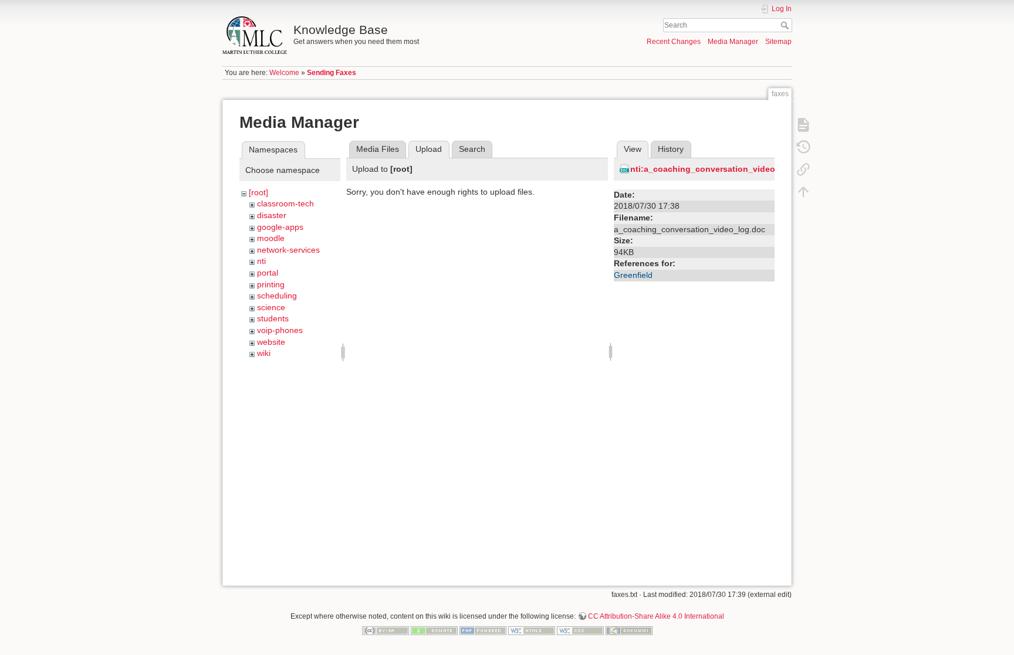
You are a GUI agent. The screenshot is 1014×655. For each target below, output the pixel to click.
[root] (258, 192)
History (671, 149)
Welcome (284, 73)
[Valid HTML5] (531, 630)
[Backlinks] (803, 169)
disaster (271, 215)
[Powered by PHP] (482, 630)
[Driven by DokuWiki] (629, 630)
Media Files (377, 149)
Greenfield (633, 275)
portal (267, 272)
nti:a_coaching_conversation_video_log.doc (720, 169)
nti (261, 261)
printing (271, 284)
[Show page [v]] (803, 124)
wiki (264, 353)
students (273, 318)
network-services (288, 249)
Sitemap (778, 42)
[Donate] (434, 630)
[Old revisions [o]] (803, 146)
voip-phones (280, 330)
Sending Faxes (331, 73)
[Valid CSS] (580, 630)
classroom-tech (285, 203)
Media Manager (733, 42)
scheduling (277, 295)
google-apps (280, 227)
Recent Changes (674, 42)
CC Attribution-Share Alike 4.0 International (656, 616)
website (271, 342)
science (271, 307)
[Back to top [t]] (803, 191)
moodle (271, 238)
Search (786, 25)
